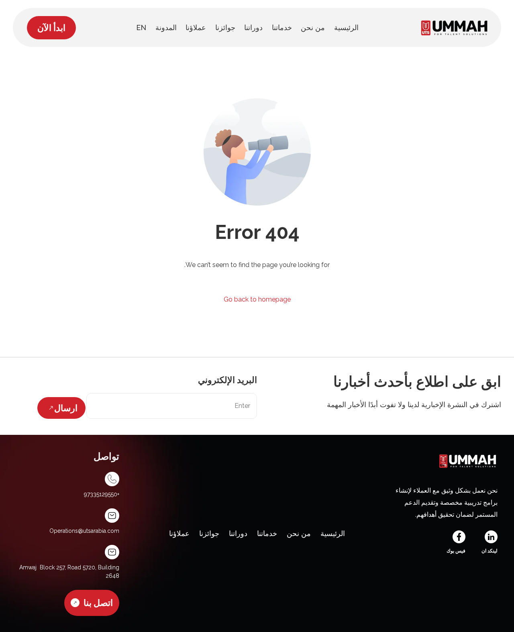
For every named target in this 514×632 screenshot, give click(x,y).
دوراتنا (238, 533)
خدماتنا (267, 533)
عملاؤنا (179, 533)
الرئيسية (332, 533)
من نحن (299, 533)
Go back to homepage (257, 299)
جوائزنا (209, 533)
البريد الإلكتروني (227, 380)
